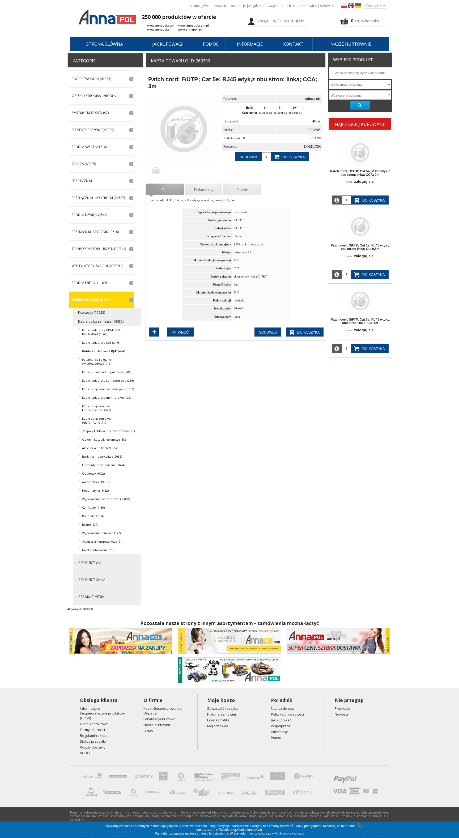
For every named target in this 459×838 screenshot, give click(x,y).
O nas (148, 730)
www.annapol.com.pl (193, 25)
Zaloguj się (267, 20)
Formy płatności (92, 729)
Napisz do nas (282, 708)
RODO (85, 753)
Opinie (242, 190)
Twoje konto (277, 5)
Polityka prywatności (287, 714)
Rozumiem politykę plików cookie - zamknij (359, 825)
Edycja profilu (218, 720)
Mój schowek (217, 726)
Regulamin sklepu (94, 735)
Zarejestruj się (292, 20)
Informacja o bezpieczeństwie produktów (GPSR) (103, 713)
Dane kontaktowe (94, 723)
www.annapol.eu (190, 29)
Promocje (238, 5)
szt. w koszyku (366, 20)
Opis (165, 190)
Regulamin (256, 5)
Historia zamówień (303, 5)
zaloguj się (313, 99)
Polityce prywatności (289, 833)
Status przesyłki (93, 741)
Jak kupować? (167, 44)
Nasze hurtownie (350, 44)
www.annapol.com (160, 25)
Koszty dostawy (92, 747)
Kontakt (293, 44)
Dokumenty (204, 190)
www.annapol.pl (159, 29)
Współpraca (280, 726)
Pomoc (211, 44)
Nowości (221, 5)
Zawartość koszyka (222, 708)
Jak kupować (281, 720)
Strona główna (200, 5)
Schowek (326, 5)
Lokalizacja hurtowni (159, 719)
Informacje (250, 44)
